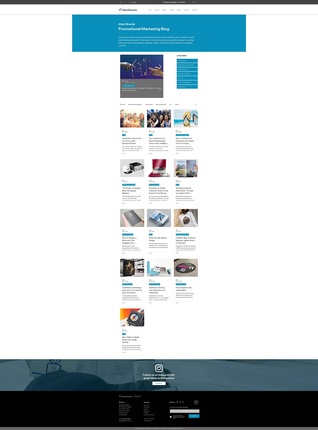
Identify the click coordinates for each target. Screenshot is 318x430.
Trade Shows (149, 104)
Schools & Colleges (128, 234)
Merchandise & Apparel (135, 104)
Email (171, 408)
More (176, 104)
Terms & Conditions (149, 418)
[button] (186, 10)
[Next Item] (160, 67)
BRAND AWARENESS (128, 85)
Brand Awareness (161, 104)
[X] (198, 2)
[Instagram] (193, 2)
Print (170, 104)
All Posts (122, 104)
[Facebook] (196, 2)
